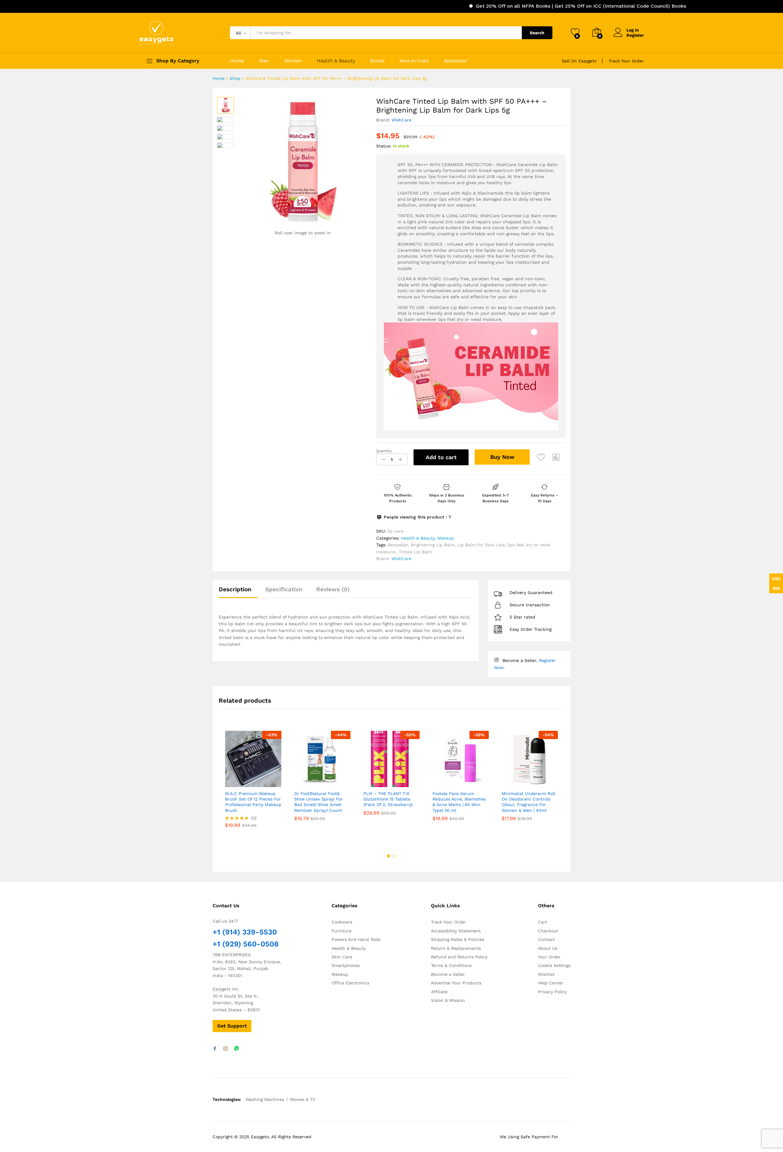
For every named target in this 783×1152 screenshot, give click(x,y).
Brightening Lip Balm (433, 544)
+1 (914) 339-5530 (245, 932)
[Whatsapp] (236, 1048)
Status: (383, 145)
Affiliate (439, 991)
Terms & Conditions (451, 965)
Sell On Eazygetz (579, 60)
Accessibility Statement (456, 930)
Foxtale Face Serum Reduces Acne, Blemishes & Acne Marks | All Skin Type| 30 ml (459, 802)
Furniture (341, 930)
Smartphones (346, 965)
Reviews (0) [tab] (333, 589)
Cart (542, 922)
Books (377, 60)
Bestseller (456, 60)
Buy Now (502, 457)
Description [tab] (235, 589)
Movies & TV (302, 1099)
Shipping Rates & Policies (457, 939)
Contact (546, 939)
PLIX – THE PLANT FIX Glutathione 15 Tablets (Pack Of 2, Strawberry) (388, 799)
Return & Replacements (456, 948)
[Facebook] (215, 1049)
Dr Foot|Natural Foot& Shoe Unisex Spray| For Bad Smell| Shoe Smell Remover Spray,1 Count (318, 802)
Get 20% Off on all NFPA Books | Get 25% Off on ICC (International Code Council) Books (547, 6)
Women (293, 60)
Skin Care (342, 956)
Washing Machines (265, 1099)
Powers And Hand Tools (356, 939)
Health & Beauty (336, 60)
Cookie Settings (554, 965)
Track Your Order (626, 60)
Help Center (550, 982)
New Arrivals (414, 60)
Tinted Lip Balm (415, 551)
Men (264, 60)
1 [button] (388, 855)
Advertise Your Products (456, 982)
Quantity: (384, 451)
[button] (556, 457)
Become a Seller (448, 974)
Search (537, 32)
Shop (235, 78)
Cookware (342, 922)
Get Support (232, 1026)
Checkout (548, 930)
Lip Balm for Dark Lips (481, 544)
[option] (253, 783)
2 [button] (394, 855)
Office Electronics (350, 982)
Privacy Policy (552, 991)
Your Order (549, 956)
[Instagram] (225, 1049)
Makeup (445, 538)
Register (635, 35)
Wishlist (546, 974)
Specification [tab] (283, 589)
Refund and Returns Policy (459, 956)
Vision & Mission (448, 1000)
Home (237, 60)
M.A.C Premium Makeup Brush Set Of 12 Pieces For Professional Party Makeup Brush (253, 802)
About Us (547, 948)
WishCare (401, 119)
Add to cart (441, 457)
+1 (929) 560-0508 (246, 944)
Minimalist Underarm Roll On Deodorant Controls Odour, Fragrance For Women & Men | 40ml (528, 802)
